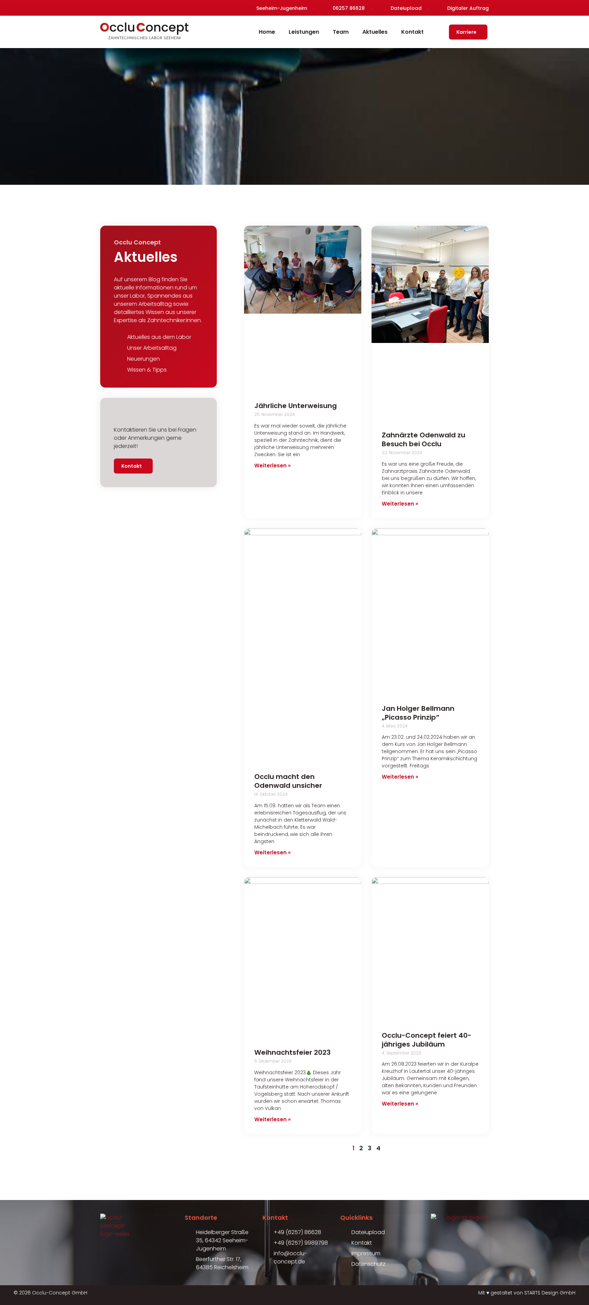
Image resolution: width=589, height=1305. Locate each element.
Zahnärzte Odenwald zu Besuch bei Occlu (423, 439)
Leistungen (304, 32)
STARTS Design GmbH (549, 1292)
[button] (15, 1290)
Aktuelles (375, 32)
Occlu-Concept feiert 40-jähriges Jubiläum (426, 1040)
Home (267, 32)
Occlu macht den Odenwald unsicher (288, 781)
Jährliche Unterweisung (295, 405)
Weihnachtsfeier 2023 (292, 1052)
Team (341, 32)
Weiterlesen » (272, 465)
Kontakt (412, 32)
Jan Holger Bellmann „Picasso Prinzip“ (418, 713)
